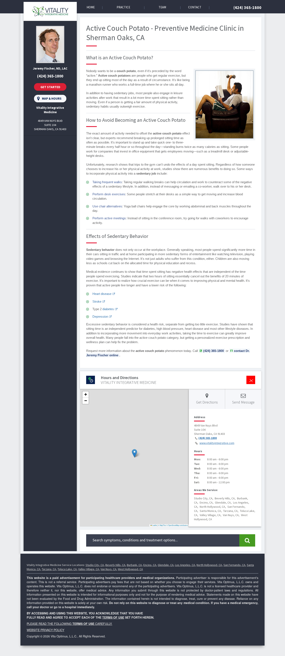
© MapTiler (162, 525)
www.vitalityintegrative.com (216, 443)
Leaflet (154, 525)
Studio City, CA (95, 565)
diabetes (108, 309)
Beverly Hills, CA (115, 565)
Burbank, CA (134, 565)
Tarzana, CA (49, 569)
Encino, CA (149, 565)
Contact (194, 7)
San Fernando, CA (234, 565)
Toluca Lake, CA (67, 569)
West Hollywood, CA (130, 569)
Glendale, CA (166, 565)
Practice (123, 7)
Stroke (96, 301)
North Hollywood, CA (209, 565)
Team (162, 7)
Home (91, 7)
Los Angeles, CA (185, 565)
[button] (134, 453)
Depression (100, 316)
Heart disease (101, 294)
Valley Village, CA (88, 569)
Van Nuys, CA (108, 569)
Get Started (50, 87)
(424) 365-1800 (247, 7)
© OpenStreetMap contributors (177, 525)
